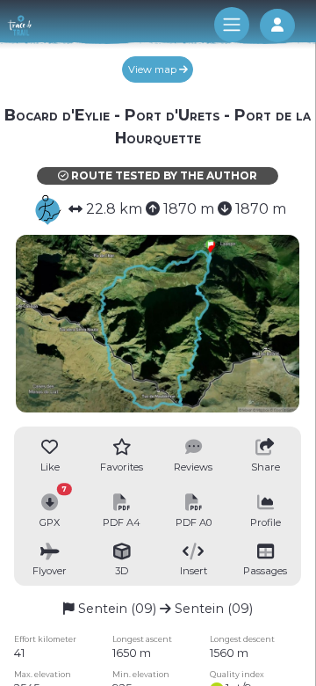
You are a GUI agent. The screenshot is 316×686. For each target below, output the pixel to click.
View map (153, 69)
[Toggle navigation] (231, 24)
